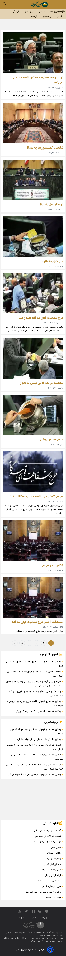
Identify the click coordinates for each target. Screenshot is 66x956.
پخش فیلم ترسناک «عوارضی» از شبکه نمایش (39, 739)
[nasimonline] (33, 911)
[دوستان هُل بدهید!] (33, 179)
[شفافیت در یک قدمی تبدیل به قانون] (33, 358)
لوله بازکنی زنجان (52, 875)
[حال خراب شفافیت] (33, 236)
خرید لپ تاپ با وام (51, 887)
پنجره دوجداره (54, 859)
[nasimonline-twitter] (26, 911)
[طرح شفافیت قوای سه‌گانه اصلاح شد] (33, 293)
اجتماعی (33, 17)
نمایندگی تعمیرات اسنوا (49, 881)
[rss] (19, 911)
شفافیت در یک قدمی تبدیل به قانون (41, 383)
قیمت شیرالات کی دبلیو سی (47, 836)
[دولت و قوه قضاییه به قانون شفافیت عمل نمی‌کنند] (33, 52)
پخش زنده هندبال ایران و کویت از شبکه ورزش (39, 711)
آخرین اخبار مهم (49, 654)
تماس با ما (33, 917)
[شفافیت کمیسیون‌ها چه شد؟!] (33, 123)
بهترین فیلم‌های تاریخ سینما (47, 842)
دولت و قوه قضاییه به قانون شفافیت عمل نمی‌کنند (38, 80)
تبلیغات (21, 917)
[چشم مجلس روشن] (33, 415)
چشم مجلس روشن (51, 439)
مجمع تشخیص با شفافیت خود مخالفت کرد (36, 496)
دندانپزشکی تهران (52, 864)
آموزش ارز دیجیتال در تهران (47, 831)
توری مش (56, 847)
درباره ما (45, 917)
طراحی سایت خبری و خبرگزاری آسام (30, 949)
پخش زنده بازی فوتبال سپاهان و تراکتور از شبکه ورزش (35, 775)
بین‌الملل (29, 11)
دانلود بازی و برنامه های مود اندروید (43, 892)
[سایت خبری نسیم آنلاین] (39, 4)
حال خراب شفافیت (52, 261)
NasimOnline (22, 938)
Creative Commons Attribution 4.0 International (47, 940)
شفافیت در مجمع (52, 565)
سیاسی (42, 11)
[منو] (10, 4)
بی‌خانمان (47, 17)
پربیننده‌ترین (51, 722)
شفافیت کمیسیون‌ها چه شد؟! (45, 147)
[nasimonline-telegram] (47, 911)
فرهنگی (15, 11)
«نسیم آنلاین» (28, 932)
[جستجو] (4, 3)
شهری (59, 17)
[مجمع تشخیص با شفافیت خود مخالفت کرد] (33, 471)
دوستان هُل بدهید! (51, 204)
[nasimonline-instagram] (40, 911)
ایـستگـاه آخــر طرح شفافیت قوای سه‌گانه (37, 622)
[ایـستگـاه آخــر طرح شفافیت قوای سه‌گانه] (33, 597)
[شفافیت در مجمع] (33, 540)
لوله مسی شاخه (53, 898)
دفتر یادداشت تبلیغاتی (50, 870)
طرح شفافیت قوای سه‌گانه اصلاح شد (41, 317)
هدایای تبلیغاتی (53, 853)
